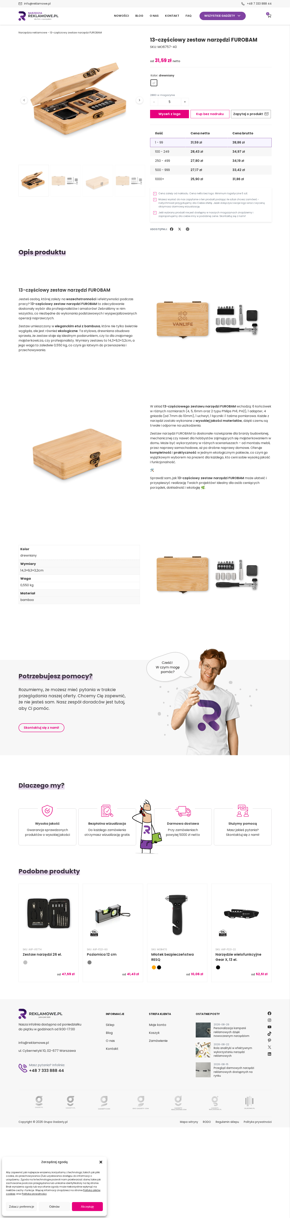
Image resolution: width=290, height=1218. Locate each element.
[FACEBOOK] (171, 229)
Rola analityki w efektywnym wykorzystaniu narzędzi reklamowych (233, 1052)
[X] (179, 229)
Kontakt (172, 16)
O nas (154, 16)
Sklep (110, 1025)
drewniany (28, 555)
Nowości (121, 16)
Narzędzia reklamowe (33, 32)
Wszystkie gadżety (219, 16)
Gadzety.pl (60, 1122)
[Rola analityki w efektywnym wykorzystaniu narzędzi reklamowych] (203, 1050)
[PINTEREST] (187, 229)
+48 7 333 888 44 (259, 4)
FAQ (189, 16)
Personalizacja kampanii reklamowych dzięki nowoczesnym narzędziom (231, 1032)
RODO (207, 1122)
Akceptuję (87, 1206)
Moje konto (157, 1025)
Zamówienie (158, 1040)
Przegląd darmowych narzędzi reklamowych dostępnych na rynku (234, 1071)
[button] (101, 1162)
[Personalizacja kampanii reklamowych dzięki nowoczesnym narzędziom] (203, 1031)
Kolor (154, 75)
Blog (139, 16)
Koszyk (267, 14)
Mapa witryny (189, 1122)
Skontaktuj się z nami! (41, 727)
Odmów (54, 1206)
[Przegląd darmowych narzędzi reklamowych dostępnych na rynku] (203, 1070)
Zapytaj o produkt (248, 114)
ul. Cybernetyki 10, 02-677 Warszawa (47, 1050)
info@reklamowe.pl (37, 4)
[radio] (154, 83)
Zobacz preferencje (21, 1206)
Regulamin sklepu (227, 1122)
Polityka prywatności (34, 1194)
